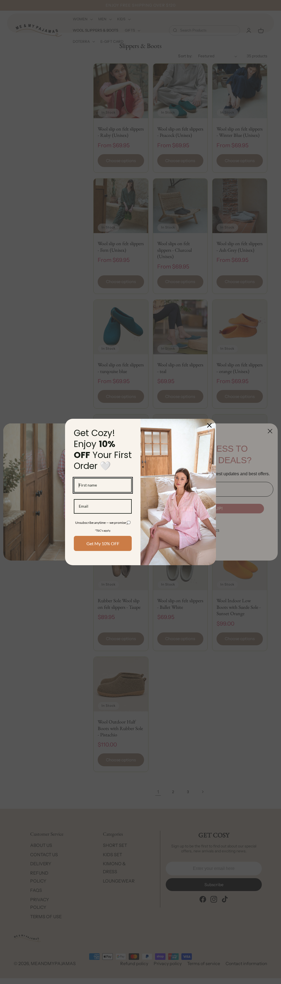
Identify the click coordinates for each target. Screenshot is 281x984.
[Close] (209, 425)
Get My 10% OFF (102, 543)
